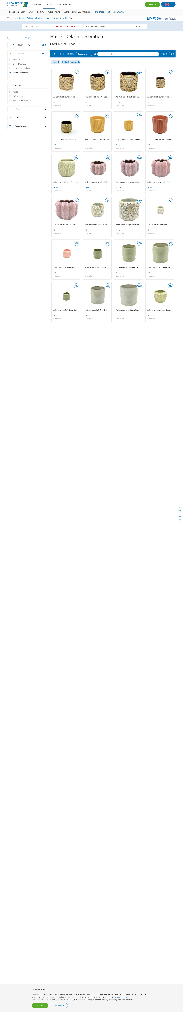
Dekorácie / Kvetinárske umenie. (39, 18)
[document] (91, 994)
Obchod (49, 4)
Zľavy (17, 109)
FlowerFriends (64, 4)
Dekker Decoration (61, 18)
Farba (17, 118)
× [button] (150, 989)
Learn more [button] (59, 1006)
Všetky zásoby (18, 60)
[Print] (164, 54)
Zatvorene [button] (40, 1006)
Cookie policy (121, 997)
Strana (37, 4)
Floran (15, 77)
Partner (21, 53)
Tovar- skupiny (24, 45)
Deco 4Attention (19, 64)
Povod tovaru (20, 126)
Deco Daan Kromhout (21, 68)
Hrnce (54, 62)
